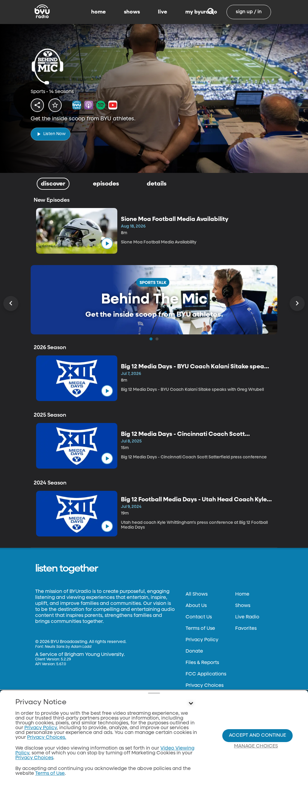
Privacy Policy (202, 640)
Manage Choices (256, 746)
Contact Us (199, 617)
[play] (107, 243)
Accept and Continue (257, 735)
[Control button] (190, 703)
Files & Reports (202, 662)
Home (242, 594)
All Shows (197, 594)
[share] (37, 105)
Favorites (246, 628)
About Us (196, 605)
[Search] (211, 12)
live (162, 12)
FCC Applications (206, 674)
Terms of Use (200, 628)
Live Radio (247, 617)
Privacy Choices (204, 685)
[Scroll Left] (10, 303)
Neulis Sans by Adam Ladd (68, 647)
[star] (55, 105)
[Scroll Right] (297, 303)
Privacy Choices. (46, 737)
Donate (194, 651)
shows (132, 12)
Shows (242, 605)
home (98, 12)
